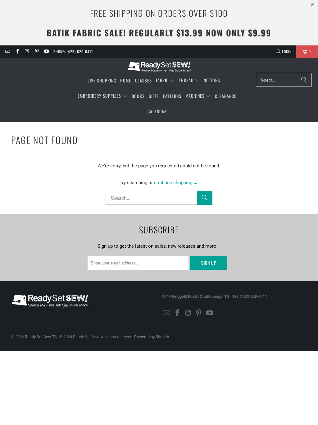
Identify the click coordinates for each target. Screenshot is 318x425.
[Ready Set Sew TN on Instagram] (27, 51)
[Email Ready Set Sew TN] (7, 51)
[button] (165, 80)
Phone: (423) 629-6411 (73, 51)
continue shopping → (176, 182)
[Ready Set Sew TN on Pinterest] (36, 51)
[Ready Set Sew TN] (159, 67)
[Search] (304, 79)
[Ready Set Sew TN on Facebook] (17, 51)
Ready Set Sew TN (41, 336)
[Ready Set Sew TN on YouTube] (46, 51)
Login (287, 51)
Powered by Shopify (151, 336)
